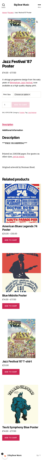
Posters (10, 12)
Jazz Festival (32, 112)
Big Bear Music (21, 5)
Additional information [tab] (12, 130)
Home (4, 12)
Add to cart (20, 105)
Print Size (7, 94)
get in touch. (19, 156)
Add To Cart (11, 240)
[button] (37, 22)
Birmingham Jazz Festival (21, 82)
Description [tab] (7, 124)
